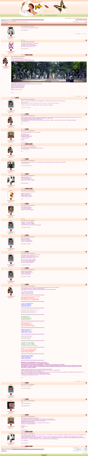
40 (34, 433)
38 (34, 400)
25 (34, 115)
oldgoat (6, 56)
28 (34, 160)
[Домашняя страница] (30, 54)
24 (34, 99)
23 (24, 56)
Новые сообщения (69, 18)
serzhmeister (11, 175)
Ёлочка (11, 205)
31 (34, 205)
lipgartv (11, 400)
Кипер (11, 99)
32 (34, 220)
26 (34, 130)
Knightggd (11, 160)
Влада (11, 26)
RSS (33, 0)
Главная (40, 15)
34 (34, 253)
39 (34, 416)
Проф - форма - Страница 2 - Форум (51, 15)
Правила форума (79, 18)
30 (34, 190)
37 (34, 384)
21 (34, 26)
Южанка (10, 130)
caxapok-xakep (10, 41)
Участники (74, 18)
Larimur (11, 190)
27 (34, 145)
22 (34, 41)
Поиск (84, 18)
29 (34, 175)
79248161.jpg (17, 89)
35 (34, 269)
